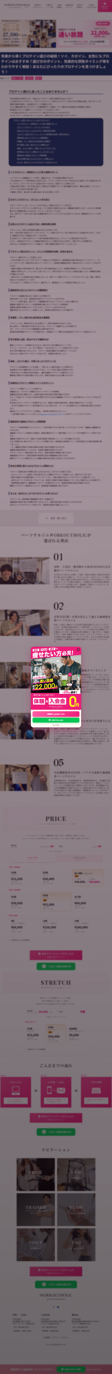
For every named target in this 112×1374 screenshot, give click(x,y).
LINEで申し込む (57, 720)
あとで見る (56, 725)
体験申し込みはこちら (56, 714)
